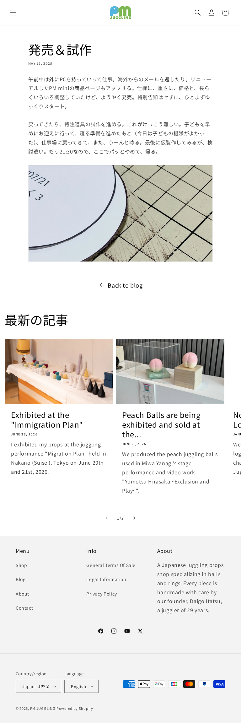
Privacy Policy (101, 594)
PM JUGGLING (43, 708)
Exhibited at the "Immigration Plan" (47, 419)
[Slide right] (134, 518)
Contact (24, 608)
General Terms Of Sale (111, 565)
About (22, 594)
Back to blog (125, 285)
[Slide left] (107, 518)
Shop (21, 565)
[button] (13, 12)
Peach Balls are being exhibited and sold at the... (161, 424)
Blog (20, 579)
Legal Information (106, 579)
